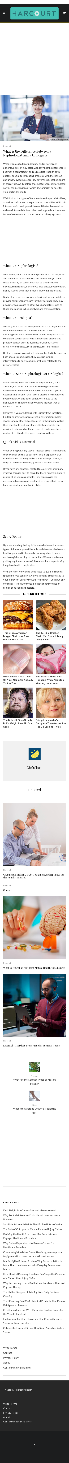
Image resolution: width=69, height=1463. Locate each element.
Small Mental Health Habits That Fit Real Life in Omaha (32, 1224)
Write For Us (10, 1347)
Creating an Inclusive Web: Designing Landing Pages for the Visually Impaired (33, 876)
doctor (23, 326)
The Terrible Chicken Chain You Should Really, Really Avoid (50, 636)
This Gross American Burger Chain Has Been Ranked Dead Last (16, 636)
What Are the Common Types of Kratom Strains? (34, 1080)
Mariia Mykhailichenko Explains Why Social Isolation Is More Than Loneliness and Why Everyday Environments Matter (33, 1265)
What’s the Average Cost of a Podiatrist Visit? (34, 1109)
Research (7, 146)
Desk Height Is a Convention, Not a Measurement (29, 1210)
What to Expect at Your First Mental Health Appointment (34, 967)
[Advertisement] (34, 59)
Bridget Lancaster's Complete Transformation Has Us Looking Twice (51, 723)
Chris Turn (34, 767)
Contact (7, 890)
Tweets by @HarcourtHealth (17, 1389)
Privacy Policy (11, 1357)
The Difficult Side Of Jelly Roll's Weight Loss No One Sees (17, 723)
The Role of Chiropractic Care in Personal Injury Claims (32, 1229)
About (6, 1362)
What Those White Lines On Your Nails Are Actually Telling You (18, 680)
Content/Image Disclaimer (17, 1367)
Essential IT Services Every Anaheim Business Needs (31, 1045)
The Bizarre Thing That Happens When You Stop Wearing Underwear (50, 680)
